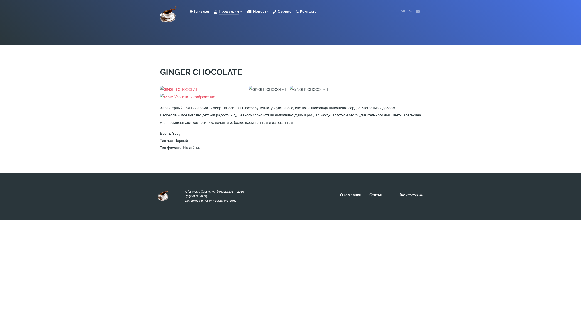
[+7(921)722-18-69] (411, 11)
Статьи (375, 195)
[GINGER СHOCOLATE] (269, 89)
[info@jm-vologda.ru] (417, 11)
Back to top (409, 195)
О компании (351, 195)
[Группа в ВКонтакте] (404, 11)
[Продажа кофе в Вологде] (168, 14)
